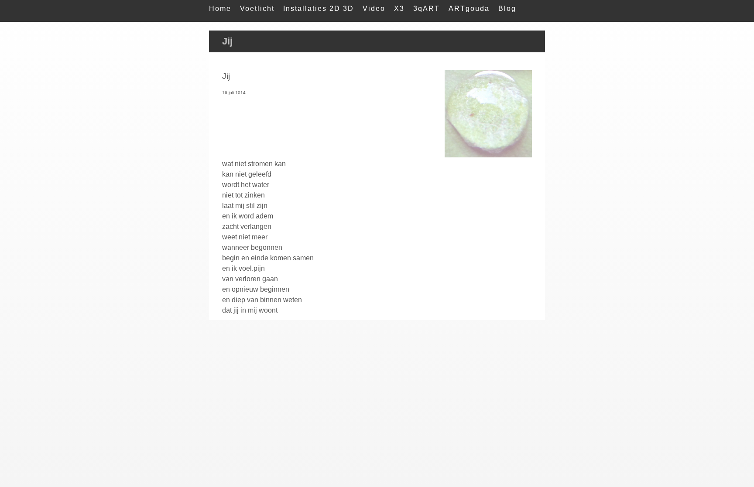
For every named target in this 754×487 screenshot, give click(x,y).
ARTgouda (469, 8)
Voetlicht (257, 8)
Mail (217, 26)
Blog (507, 8)
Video (374, 8)
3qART (426, 8)
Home (220, 8)
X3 (399, 8)
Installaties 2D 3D (318, 8)
